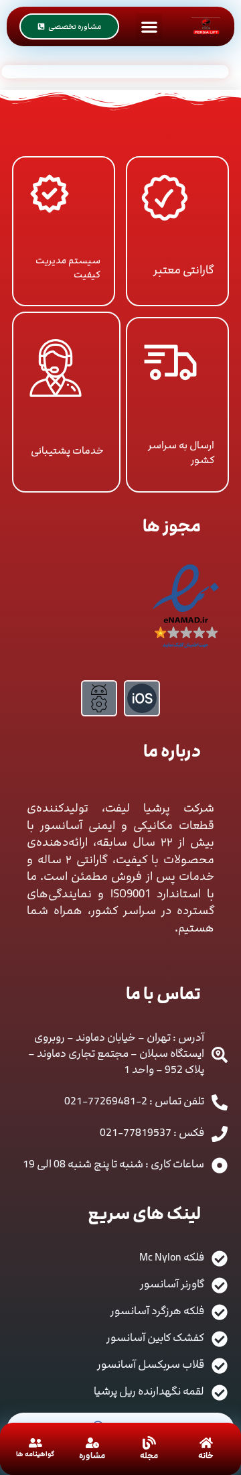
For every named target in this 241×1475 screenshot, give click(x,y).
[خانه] (206, 1443)
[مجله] (149, 1443)
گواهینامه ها (35, 1454)
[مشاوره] (92, 1443)
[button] (149, 26)
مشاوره (92, 1456)
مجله (149, 1456)
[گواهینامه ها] (35, 1443)
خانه (206, 1456)
